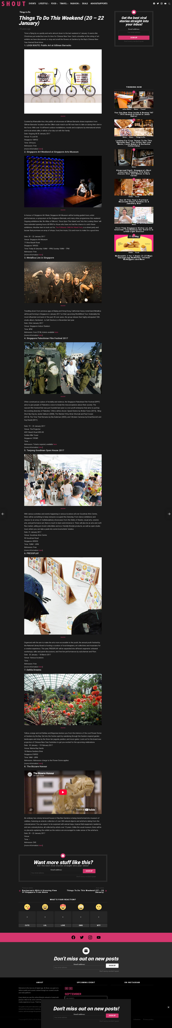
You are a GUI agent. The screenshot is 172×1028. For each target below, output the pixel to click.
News (136, 109)
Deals (85, 4)
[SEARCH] (169, 4)
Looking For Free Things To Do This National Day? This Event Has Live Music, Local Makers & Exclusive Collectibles (134, 143)
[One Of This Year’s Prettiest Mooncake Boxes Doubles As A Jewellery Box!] (133, 187)
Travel (63, 4)
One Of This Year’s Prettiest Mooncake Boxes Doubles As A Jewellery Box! (134, 202)
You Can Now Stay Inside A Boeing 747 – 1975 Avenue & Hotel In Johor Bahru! (134, 114)
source (63, 116)
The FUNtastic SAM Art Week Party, (69, 227)
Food (53, 4)
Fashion (74, 4)
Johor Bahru (126, 109)
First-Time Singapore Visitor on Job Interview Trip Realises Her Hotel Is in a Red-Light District (133, 230)
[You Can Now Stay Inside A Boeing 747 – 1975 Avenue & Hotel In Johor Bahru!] (133, 100)
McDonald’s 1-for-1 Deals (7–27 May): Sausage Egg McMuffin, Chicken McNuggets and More (134, 257)
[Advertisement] (133, 66)
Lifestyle (43, 4)
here (40, 149)
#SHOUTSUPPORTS (99, 4)
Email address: (56, 870)
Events (32, 4)
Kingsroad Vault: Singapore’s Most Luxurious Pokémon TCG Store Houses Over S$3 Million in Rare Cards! (133, 173)
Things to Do (140, 137)
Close (168, 1007)
